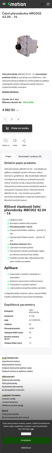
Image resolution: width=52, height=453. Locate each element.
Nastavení (26, 434)
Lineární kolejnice (10, 402)
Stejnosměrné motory (11, 365)
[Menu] (4, 4)
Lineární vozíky (8, 399)
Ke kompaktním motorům (13, 390)
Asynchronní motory (11, 361)
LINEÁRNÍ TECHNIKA (11, 395)
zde (32, 429)
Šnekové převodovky (11, 380)
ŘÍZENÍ (5, 411)
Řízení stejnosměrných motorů (15, 417)
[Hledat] (42, 4)
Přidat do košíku (20, 128)
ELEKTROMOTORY (10, 358)
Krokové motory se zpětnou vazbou (17, 371)
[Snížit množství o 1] (5, 119)
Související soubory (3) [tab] (30, 156)
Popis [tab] (8, 156)
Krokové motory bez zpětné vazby (17, 368)
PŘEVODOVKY (8, 377)
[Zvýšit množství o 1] (18, 119)
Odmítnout (26, 448)
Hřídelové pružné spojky (12, 405)
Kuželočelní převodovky (12, 387)
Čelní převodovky (34, 311)
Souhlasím (26, 440)
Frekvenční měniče (10, 414)
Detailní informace (10, 92)
